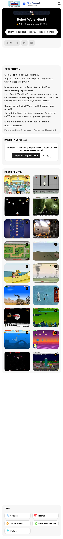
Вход (46, 155)
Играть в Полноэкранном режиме (31, 32)
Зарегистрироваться (26, 155)
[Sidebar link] (4, 4)
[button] (13, 125)
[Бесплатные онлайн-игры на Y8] (14, 4)
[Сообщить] (24, 43)
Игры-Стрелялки (23, 130)
